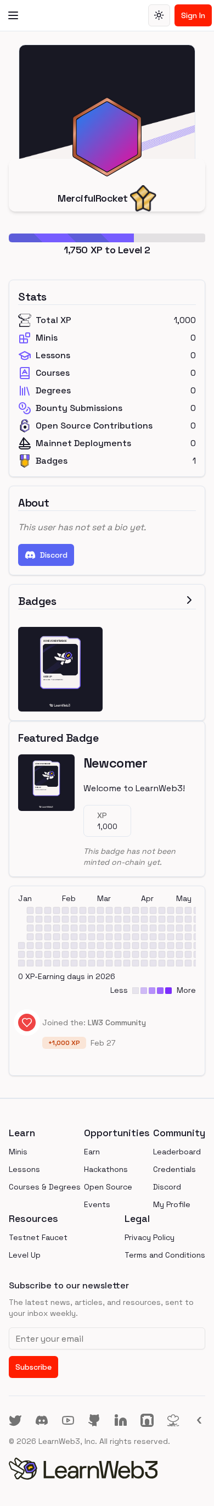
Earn (92, 1152)
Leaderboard (177, 1152)
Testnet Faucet (38, 1237)
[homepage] (107, 1469)
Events (97, 1204)
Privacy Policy (149, 1237)
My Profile (171, 1204)
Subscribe (33, 1367)
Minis (18, 1152)
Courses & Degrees (45, 1187)
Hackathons (106, 1169)
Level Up (25, 1255)
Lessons (24, 1169)
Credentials (174, 1169)
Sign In (193, 15)
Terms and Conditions (165, 1255)
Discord (53, 555)
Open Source (108, 1187)
